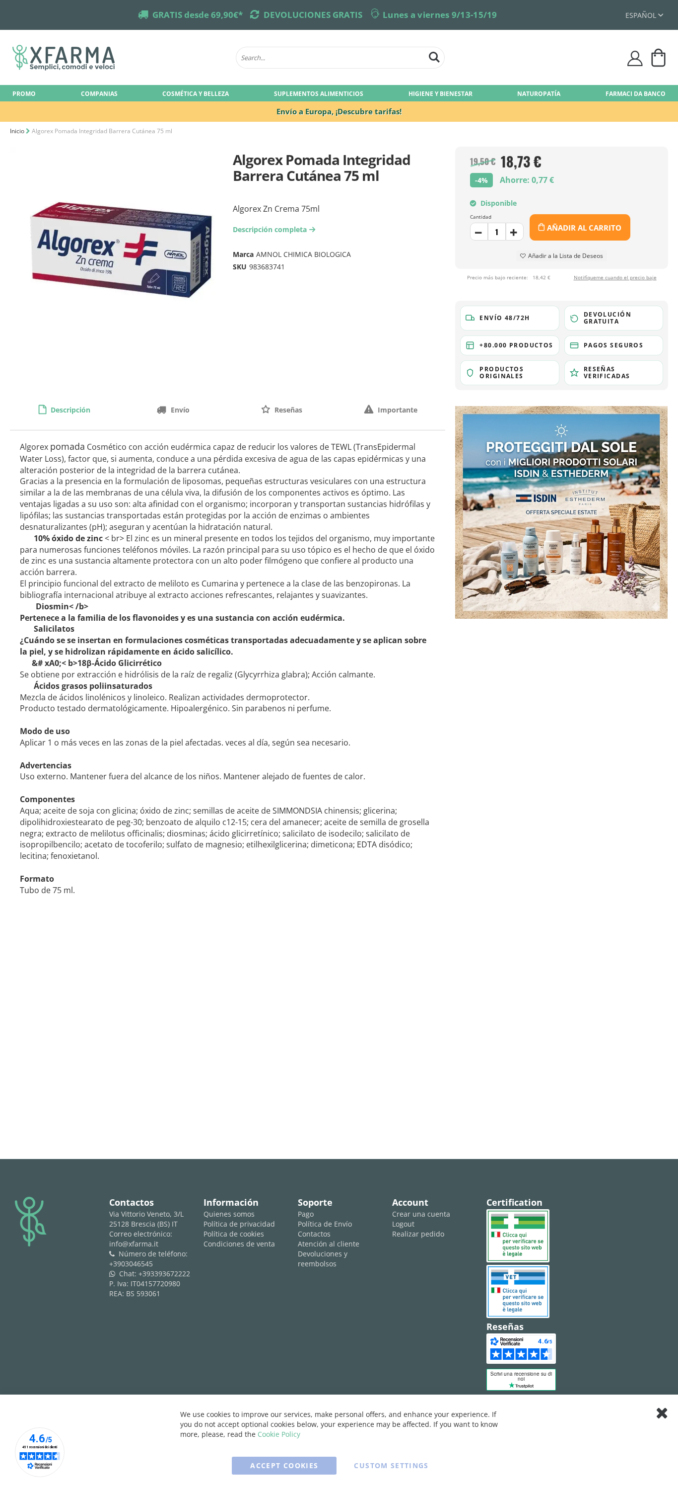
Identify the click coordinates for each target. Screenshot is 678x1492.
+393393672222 (164, 1273)
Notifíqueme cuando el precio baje (615, 277)
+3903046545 (131, 1263)
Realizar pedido (418, 1234)
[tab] (64, 409)
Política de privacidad (239, 1224)
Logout (403, 1224)
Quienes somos (229, 1214)
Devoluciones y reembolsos (322, 1258)
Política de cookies (233, 1234)
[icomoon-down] (515, 232)
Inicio (17, 131)
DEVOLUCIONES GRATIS (313, 14)
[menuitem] (24, 93)
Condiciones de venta (239, 1243)
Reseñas (287, 409)
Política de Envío (325, 1224)
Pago (306, 1214)
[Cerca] (434, 56)
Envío (179, 409)
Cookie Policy (279, 1434)
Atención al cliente (328, 1243)
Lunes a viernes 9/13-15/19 (440, 14)
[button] (644, 15)
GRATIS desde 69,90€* (197, 14)
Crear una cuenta (421, 1214)
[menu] (339, 93)
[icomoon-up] (479, 232)
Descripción (69, 409)
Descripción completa (272, 229)
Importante (396, 409)
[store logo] (119, 58)
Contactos (314, 1234)
